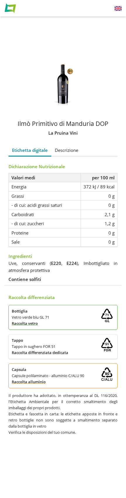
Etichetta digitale (30, 150)
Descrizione (66, 150)
